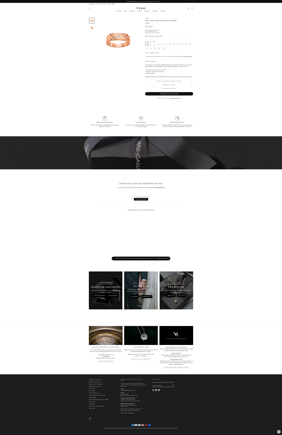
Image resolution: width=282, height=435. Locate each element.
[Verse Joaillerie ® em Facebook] (156, 390)
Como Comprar (92, 390)
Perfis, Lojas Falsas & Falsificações (96, 406)
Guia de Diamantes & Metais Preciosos (97, 395)
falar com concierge (105, 361)
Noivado (119, 11)
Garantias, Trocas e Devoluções (95, 384)
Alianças (134, 296)
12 (158, 44)
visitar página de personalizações (176, 367)
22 (151, 48)
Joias (125, 11)
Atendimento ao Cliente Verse (95, 379)
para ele (171, 295)
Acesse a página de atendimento (128, 412)
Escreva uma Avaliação (142, 200)
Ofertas (163, 11)
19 (185, 44)
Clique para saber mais (187, 56)
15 (170, 44)
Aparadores (146, 296)
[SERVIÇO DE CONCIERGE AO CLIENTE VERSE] (106, 335)
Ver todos (113, 295)
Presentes (132, 11)
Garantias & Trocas (169, 84)
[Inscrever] (173, 385)
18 (181, 44)
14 (166, 44)
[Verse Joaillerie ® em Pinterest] (159, 390)
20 (189, 44)
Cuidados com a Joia (169, 88)
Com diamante (99, 295)
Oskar (147, 18)
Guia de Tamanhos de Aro (94, 393)
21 (147, 48)
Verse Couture (92, 388)
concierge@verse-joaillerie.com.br (128, 390)
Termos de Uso (92, 401)
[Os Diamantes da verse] (141, 335)
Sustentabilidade (92, 397)
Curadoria (155, 11)
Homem (140, 11)
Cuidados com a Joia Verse (94, 386)
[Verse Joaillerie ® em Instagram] (153, 390)
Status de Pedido (111, 4)
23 (155, 48)
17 (177, 44)
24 (159, 48)
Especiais (147, 11)
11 (154, 44)
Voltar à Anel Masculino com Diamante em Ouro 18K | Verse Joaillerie (142, 258)
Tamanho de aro (150, 41)
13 (162, 44)
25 (163, 48)
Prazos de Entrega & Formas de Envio (169, 81)
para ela (181, 295)
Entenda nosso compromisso (176, 98)
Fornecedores (92, 404)
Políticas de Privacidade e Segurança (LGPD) (98, 399)
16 (173, 44)
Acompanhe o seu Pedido (94, 382)
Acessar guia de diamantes (141, 359)
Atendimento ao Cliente (94, 4)
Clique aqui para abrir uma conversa (128, 405)
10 (150, 44)
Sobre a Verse (103, 4)
